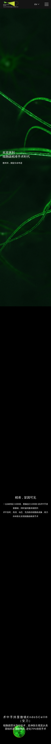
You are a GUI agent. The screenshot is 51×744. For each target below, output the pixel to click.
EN (35, 4)
